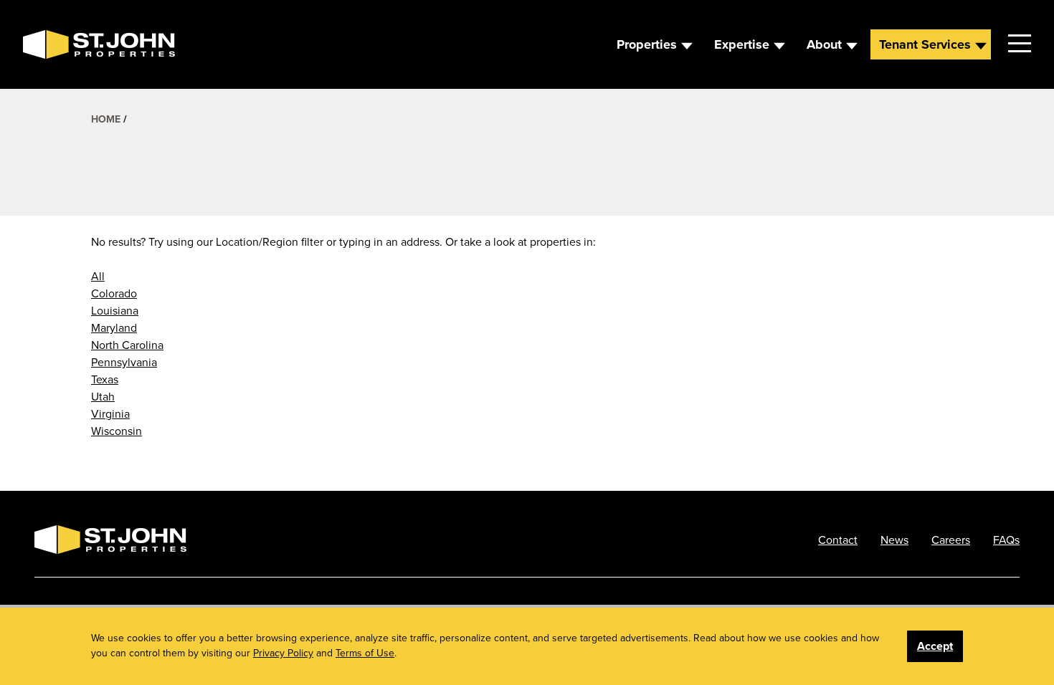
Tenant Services (925, 44)
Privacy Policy (283, 653)
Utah (103, 396)
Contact (838, 539)
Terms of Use (365, 653)
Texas (104, 379)
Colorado (114, 293)
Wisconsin (116, 431)
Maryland (114, 327)
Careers (950, 539)
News (894, 539)
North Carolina (127, 345)
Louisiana (114, 310)
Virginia (110, 413)
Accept (935, 646)
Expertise (741, 44)
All (98, 276)
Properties (647, 44)
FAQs (1006, 539)
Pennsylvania (124, 362)
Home (105, 119)
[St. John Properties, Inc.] (46, 44)
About (824, 44)
